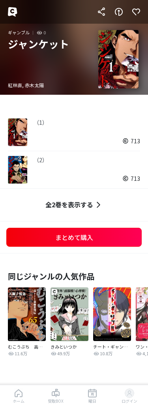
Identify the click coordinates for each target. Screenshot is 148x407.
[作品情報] (118, 12)
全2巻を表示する (69, 204)
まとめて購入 (74, 237)
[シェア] (101, 12)
